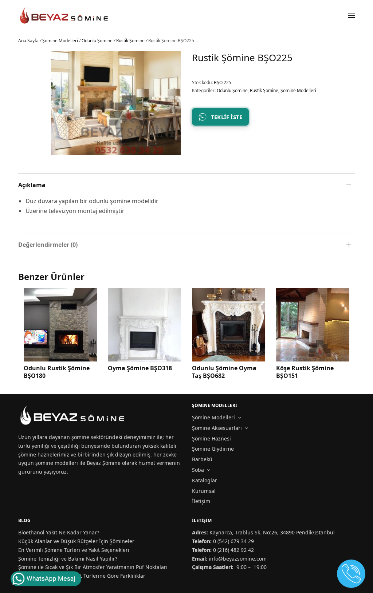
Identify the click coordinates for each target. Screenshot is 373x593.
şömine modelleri (56, 462)
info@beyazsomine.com (238, 558)
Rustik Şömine (130, 40)
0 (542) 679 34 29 (233, 541)
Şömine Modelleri (60, 40)
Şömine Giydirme (213, 448)
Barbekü (202, 459)
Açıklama (32, 185)
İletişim (201, 501)
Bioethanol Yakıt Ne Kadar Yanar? (58, 532)
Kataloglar (204, 480)
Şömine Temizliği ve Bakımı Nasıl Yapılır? (67, 558)
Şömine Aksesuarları (217, 427)
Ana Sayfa (28, 40)
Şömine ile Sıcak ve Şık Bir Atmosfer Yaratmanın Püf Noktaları (93, 567)
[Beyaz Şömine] (64, 15)
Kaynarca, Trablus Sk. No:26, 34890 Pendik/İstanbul (272, 532)
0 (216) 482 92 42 (233, 549)
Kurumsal (204, 490)
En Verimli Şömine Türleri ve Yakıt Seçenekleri (73, 549)
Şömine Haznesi (211, 438)
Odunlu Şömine (97, 40)
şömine (80, 437)
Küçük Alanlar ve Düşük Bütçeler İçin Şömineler (76, 541)
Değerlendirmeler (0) (48, 245)
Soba (198, 469)
